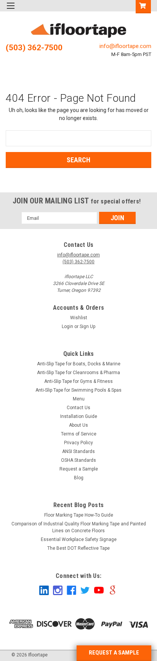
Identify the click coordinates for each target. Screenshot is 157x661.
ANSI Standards (78, 451)
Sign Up (87, 326)
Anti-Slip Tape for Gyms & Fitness (78, 381)
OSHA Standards (78, 460)
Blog (78, 477)
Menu (79, 399)
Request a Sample (78, 469)
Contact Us (78, 407)
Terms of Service (78, 434)
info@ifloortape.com (125, 46)
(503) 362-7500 (34, 47)
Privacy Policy (78, 442)
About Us (78, 425)
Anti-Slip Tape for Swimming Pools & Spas (78, 390)
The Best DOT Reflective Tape (78, 548)
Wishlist (78, 317)
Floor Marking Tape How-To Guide (78, 515)
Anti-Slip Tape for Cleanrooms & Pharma (78, 372)
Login (67, 326)
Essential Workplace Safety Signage (79, 539)
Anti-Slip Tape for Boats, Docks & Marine (78, 364)
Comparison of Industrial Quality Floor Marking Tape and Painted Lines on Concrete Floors (78, 527)
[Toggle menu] (10, 10)
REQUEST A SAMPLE (114, 652)
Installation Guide (78, 416)
